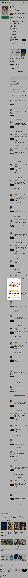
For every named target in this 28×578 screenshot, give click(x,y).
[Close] (20, 279)
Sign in (16, 295)
